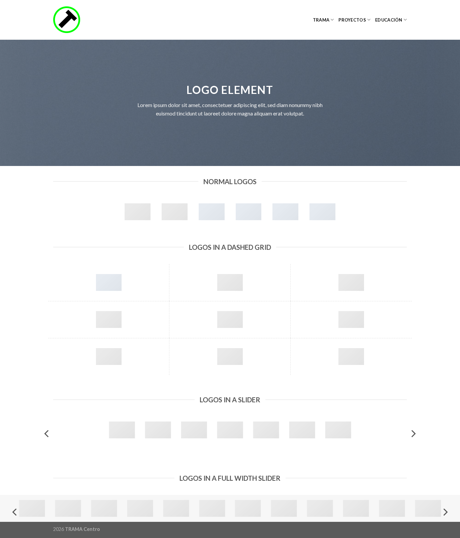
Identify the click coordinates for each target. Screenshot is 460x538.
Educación (388, 20)
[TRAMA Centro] (87, 19)
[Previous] (47, 433)
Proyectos (352, 20)
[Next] (413, 433)
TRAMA (321, 20)
